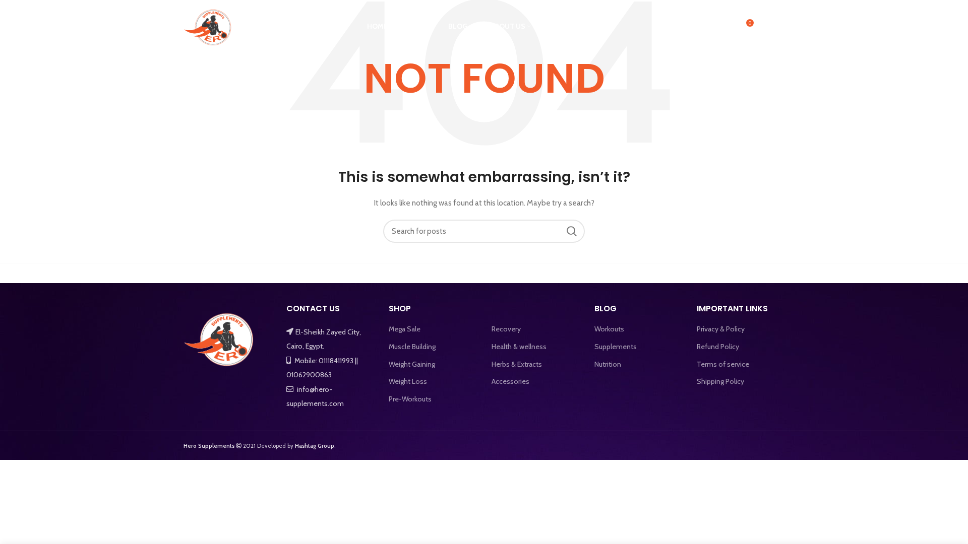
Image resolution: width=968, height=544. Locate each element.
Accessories (510, 381)
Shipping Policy (720, 381)
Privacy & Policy (721, 328)
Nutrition (607, 364)
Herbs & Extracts (517, 364)
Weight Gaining (412, 364)
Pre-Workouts (410, 398)
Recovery (506, 328)
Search (571, 231)
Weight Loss (408, 381)
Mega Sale (404, 328)
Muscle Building (412, 346)
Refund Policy (718, 346)
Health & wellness (519, 346)
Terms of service (723, 364)
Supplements (615, 346)
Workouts (609, 328)
